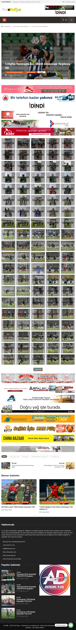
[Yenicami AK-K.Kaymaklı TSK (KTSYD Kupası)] (8, 575)
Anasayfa (7, 26)
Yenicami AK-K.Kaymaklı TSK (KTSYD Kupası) (26, 575)
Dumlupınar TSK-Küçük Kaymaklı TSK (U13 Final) (26, 2)
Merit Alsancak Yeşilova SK (40, 456)
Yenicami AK (55, 456)
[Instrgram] (66, 20)
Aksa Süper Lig (14, 456)
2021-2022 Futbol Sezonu (21, 26)
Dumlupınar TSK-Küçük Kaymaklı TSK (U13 (26, 600)
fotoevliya (25, 456)
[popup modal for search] (72, 20)
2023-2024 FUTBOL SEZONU (11, 502)
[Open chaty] (70, 625)
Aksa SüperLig (31, 72)
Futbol (41, 72)
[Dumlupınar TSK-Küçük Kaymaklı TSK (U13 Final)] (8, 600)
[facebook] (63, 20)
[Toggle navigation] (4, 20)
